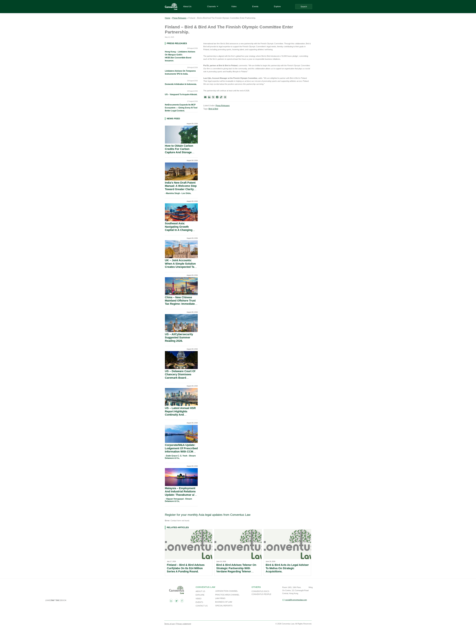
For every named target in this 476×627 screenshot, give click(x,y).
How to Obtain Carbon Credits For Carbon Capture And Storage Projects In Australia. (179, 150)
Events (199, 602)
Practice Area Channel (227, 595)
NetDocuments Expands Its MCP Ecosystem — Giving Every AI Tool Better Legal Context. (181, 108)
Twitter (176, 601)
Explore (200, 595)
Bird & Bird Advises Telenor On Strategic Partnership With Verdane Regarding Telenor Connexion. (236, 569)
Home (167, 18)
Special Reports (223, 606)
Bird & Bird (213, 109)
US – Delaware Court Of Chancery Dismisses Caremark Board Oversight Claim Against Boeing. (180, 378)
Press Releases (179, 18)
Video (198, 599)
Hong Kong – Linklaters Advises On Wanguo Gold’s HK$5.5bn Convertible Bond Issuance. (180, 56)
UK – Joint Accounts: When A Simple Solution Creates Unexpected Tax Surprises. (180, 265)
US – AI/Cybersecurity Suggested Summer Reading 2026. (179, 337)
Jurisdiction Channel (226, 591)
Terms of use (169, 624)
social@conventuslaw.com (296, 600)
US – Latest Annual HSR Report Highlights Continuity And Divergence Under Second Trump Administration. (180, 416)
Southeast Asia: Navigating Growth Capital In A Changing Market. (178, 228)
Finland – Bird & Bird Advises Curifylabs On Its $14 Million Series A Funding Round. (186, 568)
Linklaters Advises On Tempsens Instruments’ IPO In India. (180, 72)
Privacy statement (183, 624)
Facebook (182, 601)
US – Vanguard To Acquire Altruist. (181, 94)
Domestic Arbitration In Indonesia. (181, 84)
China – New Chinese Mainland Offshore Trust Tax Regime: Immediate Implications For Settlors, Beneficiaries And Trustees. (181, 305)
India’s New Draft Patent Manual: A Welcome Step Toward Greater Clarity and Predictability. (181, 187)
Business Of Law (223, 602)
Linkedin (171, 601)
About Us (200, 591)
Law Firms (220, 598)
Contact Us (202, 606)
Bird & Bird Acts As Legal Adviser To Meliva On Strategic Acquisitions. (287, 568)
